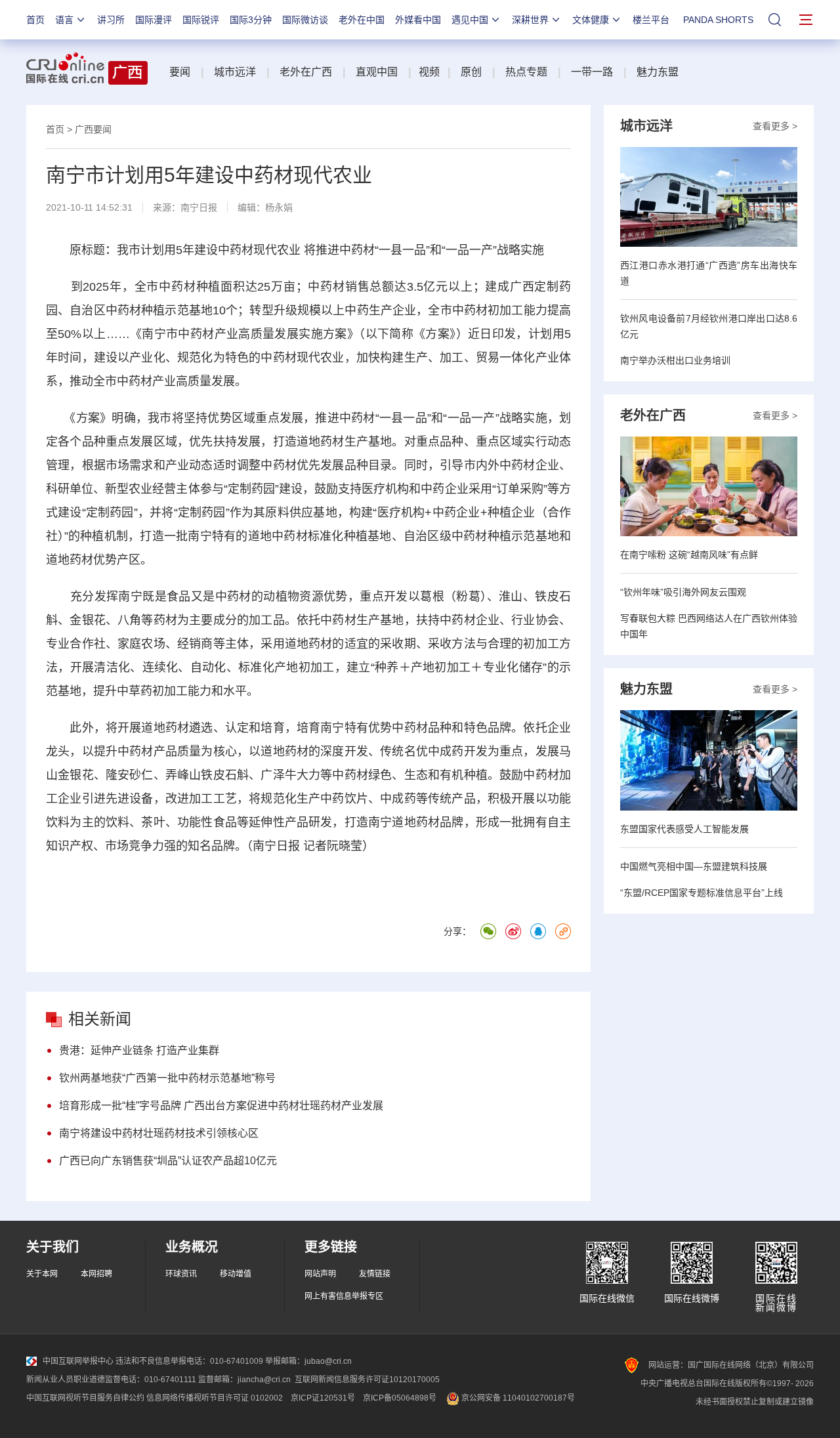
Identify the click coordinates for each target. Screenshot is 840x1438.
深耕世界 (530, 19)
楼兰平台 (651, 19)
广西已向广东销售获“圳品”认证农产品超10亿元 (168, 1160)
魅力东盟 (658, 71)
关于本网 (42, 1274)
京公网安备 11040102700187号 (517, 1398)
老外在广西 (306, 71)
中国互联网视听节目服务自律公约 (85, 1398)
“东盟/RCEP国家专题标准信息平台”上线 (701, 892)
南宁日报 (198, 207)
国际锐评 (200, 19)
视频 (429, 71)
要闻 (179, 71)
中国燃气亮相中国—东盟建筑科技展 (693, 866)
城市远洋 (235, 71)
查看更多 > (775, 126)
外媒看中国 (418, 19)
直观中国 (377, 71)
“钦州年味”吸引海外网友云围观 (683, 592)
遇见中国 (470, 19)
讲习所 (111, 19)
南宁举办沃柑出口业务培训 (675, 360)
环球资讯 (181, 1274)
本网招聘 (96, 1274)
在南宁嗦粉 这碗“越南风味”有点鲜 (689, 554)
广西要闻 (93, 129)
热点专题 (526, 71)
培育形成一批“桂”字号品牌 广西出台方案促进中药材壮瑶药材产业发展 (221, 1105)
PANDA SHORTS (718, 19)
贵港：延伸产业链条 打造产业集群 (139, 1050)
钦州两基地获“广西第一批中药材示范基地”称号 (167, 1078)
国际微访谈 (305, 19)
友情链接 (374, 1274)
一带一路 (592, 71)
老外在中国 (362, 19)
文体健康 (590, 19)
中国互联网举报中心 (78, 1361)
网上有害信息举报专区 (343, 1296)
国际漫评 (153, 19)
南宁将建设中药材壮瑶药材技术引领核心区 (159, 1133)
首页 (35, 19)
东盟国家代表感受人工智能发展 (684, 829)
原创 (471, 71)
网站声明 (320, 1274)
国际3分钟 (251, 19)
